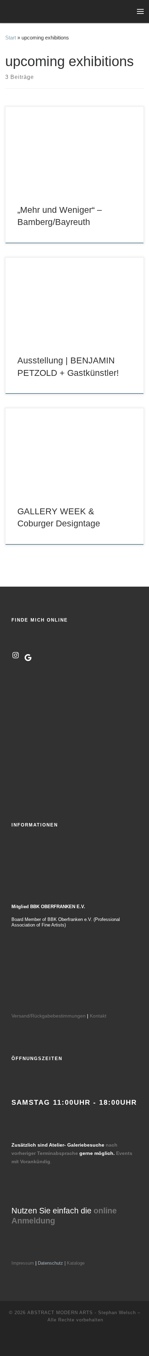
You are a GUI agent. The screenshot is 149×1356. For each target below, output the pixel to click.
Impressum (22, 1263)
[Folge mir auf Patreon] (85, 1341)
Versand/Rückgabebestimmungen (48, 1016)
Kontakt (98, 1016)
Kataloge (76, 1263)
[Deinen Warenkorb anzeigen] (126, 11)
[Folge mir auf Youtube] (74, 1341)
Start (10, 37)
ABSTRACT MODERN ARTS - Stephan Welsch (81, 1312)
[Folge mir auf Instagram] (64, 1341)
